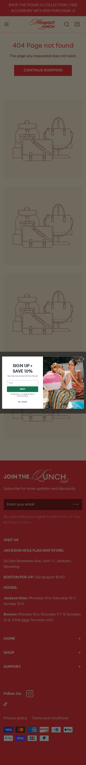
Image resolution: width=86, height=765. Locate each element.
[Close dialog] (81, 359)
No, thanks (22, 402)
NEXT (22, 389)
